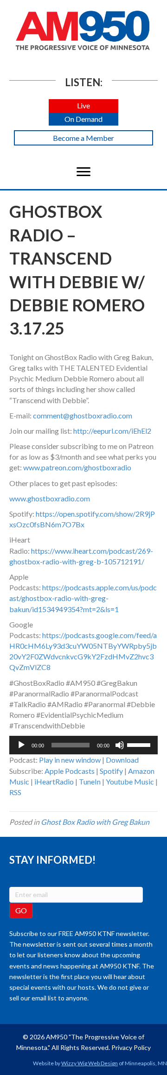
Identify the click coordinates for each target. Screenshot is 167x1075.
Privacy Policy (131, 1047)
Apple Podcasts (70, 770)
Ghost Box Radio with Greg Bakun (95, 821)
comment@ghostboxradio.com (82, 415)
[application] (83, 745)
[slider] (140, 744)
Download (122, 759)
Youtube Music (130, 781)
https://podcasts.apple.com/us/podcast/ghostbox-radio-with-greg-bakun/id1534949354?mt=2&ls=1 (83, 598)
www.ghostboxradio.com (49, 498)
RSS (15, 792)
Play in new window (70, 759)
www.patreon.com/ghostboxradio (77, 467)
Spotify (111, 770)
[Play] (21, 745)
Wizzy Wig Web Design (89, 1063)
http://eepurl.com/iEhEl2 (112, 430)
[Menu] (83, 172)
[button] (83, 106)
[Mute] (119, 745)
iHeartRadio (54, 781)
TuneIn (90, 781)
